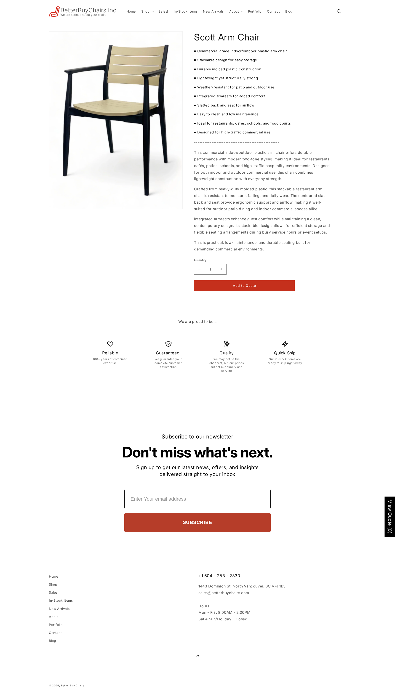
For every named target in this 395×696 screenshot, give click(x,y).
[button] (147, 11)
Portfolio (55, 625)
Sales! (54, 592)
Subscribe (197, 522)
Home (53, 576)
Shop (53, 584)
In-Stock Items (61, 600)
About (54, 617)
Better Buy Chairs (73, 685)
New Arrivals (59, 609)
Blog (52, 641)
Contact (55, 633)
